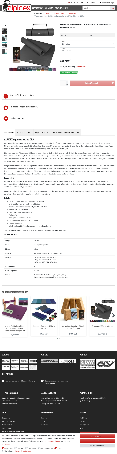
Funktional (9, 451)
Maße (63, 41)
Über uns (44, 418)
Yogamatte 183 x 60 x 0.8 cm (102, 326)
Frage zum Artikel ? (24, 132)
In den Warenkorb (91, 83)
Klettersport (37, 8)
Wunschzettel (7, 425)
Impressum (45, 425)
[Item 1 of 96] (5, 41)
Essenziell (9, 448)
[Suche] (112, 8)
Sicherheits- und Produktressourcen (66, 132)
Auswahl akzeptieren (97, 445)
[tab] (58, 95)
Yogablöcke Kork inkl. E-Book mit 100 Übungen (73, 327)
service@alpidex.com (9, 404)
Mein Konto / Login (8, 421)
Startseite (45, 13)
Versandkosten (81, 67)
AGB (81, 428)
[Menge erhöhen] (67, 82)
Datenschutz (84, 425)
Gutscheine (6, 418)
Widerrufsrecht (7, 428)
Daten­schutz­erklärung (52, 441)
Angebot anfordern (42, 132)
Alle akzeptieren (97, 436)
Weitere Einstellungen (23, 451)
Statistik (21, 448)
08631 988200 (49, 392)
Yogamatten (71, 13)
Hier (81, 398)
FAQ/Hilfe (83, 418)
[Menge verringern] (67, 84)
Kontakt (82, 421)
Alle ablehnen (97, 441)
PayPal (60, 448)
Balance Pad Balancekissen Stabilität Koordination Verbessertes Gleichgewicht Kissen (14, 328)
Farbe (63, 48)
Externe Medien (47, 448)
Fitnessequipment (61, 8)
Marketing (32, 448)
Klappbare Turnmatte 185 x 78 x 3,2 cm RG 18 (44, 327)
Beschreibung (9, 132)
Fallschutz (49, 8)
